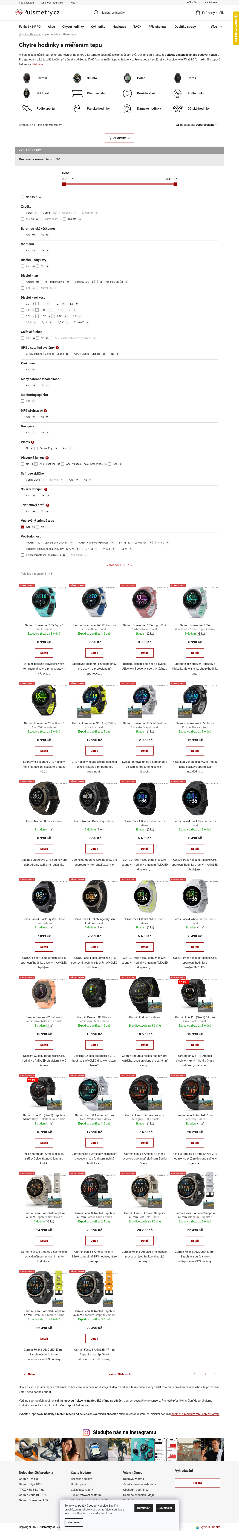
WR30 (108, 548)
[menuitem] (29, 27)
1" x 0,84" (81, 322)
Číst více (37, 64)
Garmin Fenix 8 (28, 1479)
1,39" (62, 322)
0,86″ (30, 322)
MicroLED (48, 288)
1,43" (46, 322)
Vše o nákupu (26, 2)
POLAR (32, 218)
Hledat (197, 1482)
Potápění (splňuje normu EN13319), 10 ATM (52, 548)
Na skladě (33, 197)
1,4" (30, 310)
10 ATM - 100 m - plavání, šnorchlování (49, 542)
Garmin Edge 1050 (30, 1484)
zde (109, 1513)
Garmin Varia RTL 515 (33, 1495)
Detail (44, 653)
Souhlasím (165, 1508)
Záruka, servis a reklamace (139, 1484)
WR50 (162, 542)
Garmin (49, 212)
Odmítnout (143, 1508)
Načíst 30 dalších (119, 1374)
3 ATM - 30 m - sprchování (135, 542)
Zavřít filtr (119, 138)
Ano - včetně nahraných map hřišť (74, 338)
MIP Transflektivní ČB (113, 281)
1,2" (59, 303)
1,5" (30, 316)
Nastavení (74, 1522)
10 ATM (90, 548)
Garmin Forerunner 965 (33, 1500)
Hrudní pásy (78, 1484)
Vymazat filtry (118, 565)
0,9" (30, 303)
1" (59, 310)
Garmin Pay (48, 448)
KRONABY (89, 212)
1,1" (44, 303)
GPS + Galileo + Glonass (89, 353)
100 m (125, 548)
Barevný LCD (84, 281)
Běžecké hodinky (81, 1479)
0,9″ (76, 316)
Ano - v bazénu (49, 464)
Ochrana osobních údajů (138, 1495)
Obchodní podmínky (52, 2)
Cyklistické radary (82, 1489)
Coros (31, 212)
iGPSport (69, 212)
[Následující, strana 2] (205, 1374)
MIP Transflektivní (57, 281)
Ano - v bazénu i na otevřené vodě (87, 464)
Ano (58, 159)
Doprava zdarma (133, 1479)
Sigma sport (53, 218)
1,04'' (45, 310)
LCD (30, 288)
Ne (44, 234)
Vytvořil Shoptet (210, 1527)
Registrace (211, 2)
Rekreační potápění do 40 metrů (45, 555)
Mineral (56, 479)
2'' (72, 310)
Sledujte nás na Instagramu (124, 1432)
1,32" (61, 316)
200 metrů (79, 555)
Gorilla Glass (35, 479)
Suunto (74, 218)
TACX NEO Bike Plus (31, 1489)
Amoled (32, 281)
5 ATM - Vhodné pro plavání (95, 542)
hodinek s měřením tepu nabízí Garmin (195, 1414)
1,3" (74, 303)
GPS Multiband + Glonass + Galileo (47, 353)
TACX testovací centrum (86, 1495)
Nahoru (32, 1374)
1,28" (45, 316)
